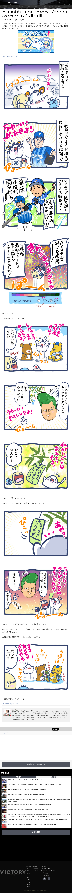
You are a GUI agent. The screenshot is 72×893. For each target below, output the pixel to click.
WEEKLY (18, 777)
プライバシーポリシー (49, 870)
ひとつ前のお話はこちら (10, 56)
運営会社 (45, 873)
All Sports (51, 6)
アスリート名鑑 (37, 870)
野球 (13, 6)
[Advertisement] (36, 747)
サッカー (21, 6)
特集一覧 (35, 868)
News (59, 6)
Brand (66, 6)
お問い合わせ (47, 868)
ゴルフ (28, 6)
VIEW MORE (36, 832)
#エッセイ (5, 733)
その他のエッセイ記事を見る (36, 764)
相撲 (36, 6)
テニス (43, 6)
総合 (6, 6)
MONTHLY (53, 777)
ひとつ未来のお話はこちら (10, 703)
